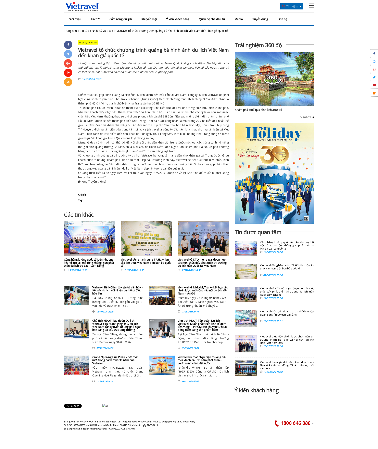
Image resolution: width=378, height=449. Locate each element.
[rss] (68, 82)
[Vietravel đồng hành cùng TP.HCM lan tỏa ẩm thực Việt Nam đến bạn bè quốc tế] (146, 239)
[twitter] (68, 54)
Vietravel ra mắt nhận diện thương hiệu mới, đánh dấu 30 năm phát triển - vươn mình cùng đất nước (202, 360)
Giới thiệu (75, 19)
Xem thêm (306, 117)
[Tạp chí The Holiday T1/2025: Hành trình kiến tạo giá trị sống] (274, 173)
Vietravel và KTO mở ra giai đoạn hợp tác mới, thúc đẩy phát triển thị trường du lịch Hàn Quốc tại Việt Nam (202, 262)
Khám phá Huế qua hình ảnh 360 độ (258, 110)
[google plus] (68, 63)
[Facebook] (68, 45)
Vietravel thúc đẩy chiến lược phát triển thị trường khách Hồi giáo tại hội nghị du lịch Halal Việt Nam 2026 (287, 340)
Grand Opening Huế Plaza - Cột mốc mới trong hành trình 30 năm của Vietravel (115, 360)
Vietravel (213, 95)
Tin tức (95, 19)
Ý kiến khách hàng (177, 19)
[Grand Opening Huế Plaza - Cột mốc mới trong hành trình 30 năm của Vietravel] (76, 365)
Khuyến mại (149, 19)
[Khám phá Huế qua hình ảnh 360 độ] (272, 83)
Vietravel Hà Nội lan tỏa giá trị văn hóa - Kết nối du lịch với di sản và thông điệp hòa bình (117, 290)
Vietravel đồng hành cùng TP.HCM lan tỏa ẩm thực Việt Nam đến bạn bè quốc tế (146, 262)
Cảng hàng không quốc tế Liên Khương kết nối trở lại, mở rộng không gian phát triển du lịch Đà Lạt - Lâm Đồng (89, 262)
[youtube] (68, 73)
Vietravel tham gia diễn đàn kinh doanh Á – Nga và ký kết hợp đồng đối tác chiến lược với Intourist (287, 365)
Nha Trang (135, 103)
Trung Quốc (149, 99)
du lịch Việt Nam (132, 168)
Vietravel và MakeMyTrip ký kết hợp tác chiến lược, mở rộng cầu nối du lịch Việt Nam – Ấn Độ (203, 290)
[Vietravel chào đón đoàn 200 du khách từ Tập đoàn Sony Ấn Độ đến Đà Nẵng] (246, 318)
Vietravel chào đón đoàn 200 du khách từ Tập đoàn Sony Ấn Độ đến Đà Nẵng (287, 313)
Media (238, 19)
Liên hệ (282, 19)
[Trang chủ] (82, 6)
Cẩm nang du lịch (120, 19)
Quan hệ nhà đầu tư (212, 19)
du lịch (140, 95)
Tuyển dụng (260, 19)
